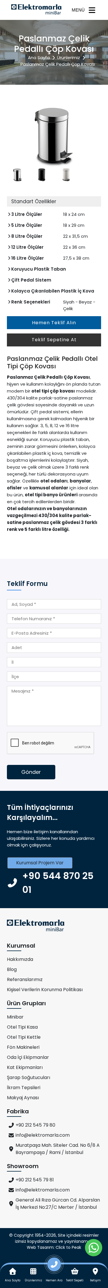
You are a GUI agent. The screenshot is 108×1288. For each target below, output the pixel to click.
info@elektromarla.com (43, 1135)
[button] (93, 135)
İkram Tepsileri (23, 1087)
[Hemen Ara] (54, 1266)
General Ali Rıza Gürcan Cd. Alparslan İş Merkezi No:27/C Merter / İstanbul (58, 1203)
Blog (12, 969)
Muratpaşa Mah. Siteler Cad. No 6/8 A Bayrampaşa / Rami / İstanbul (58, 1149)
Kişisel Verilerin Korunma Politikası (45, 989)
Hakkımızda (20, 959)
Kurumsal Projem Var (40, 862)
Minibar (15, 1017)
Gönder (31, 772)
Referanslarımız (25, 979)
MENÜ (78, 9)
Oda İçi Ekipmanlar (28, 1057)
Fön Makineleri (23, 1047)
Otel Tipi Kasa (22, 1027)
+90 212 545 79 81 (35, 1179)
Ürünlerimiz (68, 57)
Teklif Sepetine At (54, 339)
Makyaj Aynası (23, 1097)
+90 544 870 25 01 (58, 882)
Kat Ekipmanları (25, 1067)
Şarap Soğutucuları (28, 1077)
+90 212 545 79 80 (35, 1125)
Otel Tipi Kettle (24, 1037)
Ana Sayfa (39, 57)
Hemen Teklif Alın (54, 322)
